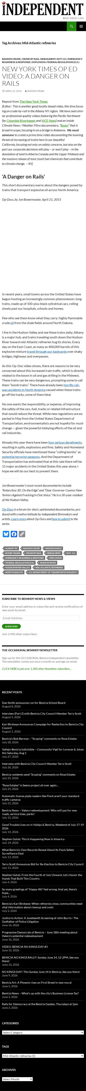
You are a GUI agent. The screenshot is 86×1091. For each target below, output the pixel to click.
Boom (64, 125)
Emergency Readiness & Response (24, 558)
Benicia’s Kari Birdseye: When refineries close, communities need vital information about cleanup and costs (42, 905)
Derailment (48, 58)
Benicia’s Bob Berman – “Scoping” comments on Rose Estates (39, 738)
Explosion (39, 62)
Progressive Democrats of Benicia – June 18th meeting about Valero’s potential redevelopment (39, 934)
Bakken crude (31, 548)
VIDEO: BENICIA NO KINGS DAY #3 (25, 946)
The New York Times (34, 101)
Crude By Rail (30, 58)
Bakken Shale (53, 548)
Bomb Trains (12, 553)
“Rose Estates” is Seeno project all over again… (30, 785)
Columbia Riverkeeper (21, 120)
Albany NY (11, 548)
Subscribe (11, 626)
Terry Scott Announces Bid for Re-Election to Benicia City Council (43, 864)
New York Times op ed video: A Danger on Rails (39, 76)
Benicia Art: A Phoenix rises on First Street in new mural (37, 982)
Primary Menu (81, 26)
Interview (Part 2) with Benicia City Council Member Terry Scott (41, 713)
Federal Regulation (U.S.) (63, 62)
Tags (5, 1046)
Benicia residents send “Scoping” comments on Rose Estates (38, 774)
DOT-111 (62, 58)
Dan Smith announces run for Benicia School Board (33, 702)
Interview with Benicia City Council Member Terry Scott (36, 763)
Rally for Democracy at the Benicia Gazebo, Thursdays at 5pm (40, 1004)
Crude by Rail (33, 553)
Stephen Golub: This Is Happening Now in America (33, 839)
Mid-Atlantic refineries (49, 567)
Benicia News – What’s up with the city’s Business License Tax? (40, 993)
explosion (55, 558)
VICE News (48, 120)
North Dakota (14, 572)
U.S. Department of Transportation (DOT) (53, 572)
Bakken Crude (11, 58)
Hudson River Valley (17, 567)
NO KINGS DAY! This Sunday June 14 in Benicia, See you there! (41, 971)
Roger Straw (35, 90)
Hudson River (48, 562)
